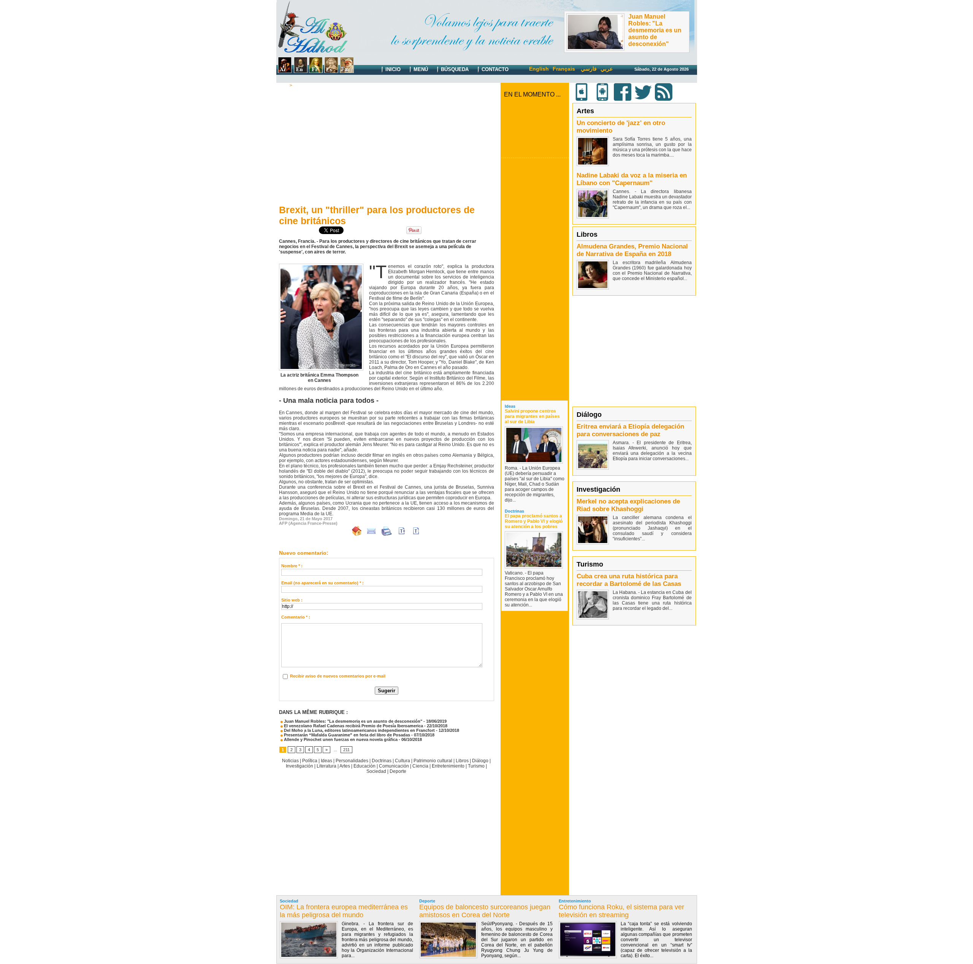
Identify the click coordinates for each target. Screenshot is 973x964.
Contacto (494, 69)
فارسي (589, 68)
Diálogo (480, 760)
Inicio (392, 69)
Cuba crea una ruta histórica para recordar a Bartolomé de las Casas (629, 580)
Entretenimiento (448, 766)
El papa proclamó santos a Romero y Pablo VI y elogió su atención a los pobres (534, 521)
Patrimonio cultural (433, 760)
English (539, 68)
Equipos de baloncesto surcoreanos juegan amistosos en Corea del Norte (484, 911)
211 (346, 749)
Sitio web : (292, 600)
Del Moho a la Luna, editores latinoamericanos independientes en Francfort (359, 730)
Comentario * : (295, 617)
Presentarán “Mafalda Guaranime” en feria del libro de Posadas (346, 735)
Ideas (326, 760)
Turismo (476, 766)
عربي (607, 68)
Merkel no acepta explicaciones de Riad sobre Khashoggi (628, 505)
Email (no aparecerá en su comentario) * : (322, 583)
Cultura (302, 85)
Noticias (290, 760)
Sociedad (376, 771)
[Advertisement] (386, 145)
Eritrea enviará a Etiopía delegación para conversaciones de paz (630, 430)
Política (309, 760)
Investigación (299, 766)
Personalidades (352, 760)
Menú (420, 69)
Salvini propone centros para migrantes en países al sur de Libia (532, 416)
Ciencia (420, 766)
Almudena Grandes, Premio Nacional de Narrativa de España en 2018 (632, 250)
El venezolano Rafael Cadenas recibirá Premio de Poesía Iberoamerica (353, 725)
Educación (364, 766)
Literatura (326, 766)
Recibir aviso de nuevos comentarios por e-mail (337, 676)
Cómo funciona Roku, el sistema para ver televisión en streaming (621, 911)
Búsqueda (454, 69)
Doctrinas (381, 760)
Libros (462, 760)
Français (564, 68)
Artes (344, 766)
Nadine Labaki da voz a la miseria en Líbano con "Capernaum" (632, 179)
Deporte (398, 771)
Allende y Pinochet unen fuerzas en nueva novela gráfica (340, 739)
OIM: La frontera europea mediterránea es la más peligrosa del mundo (344, 911)
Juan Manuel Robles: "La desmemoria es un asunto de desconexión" (654, 30)
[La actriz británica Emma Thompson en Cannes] (321, 266)
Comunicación (394, 766)
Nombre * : (292, 566)
